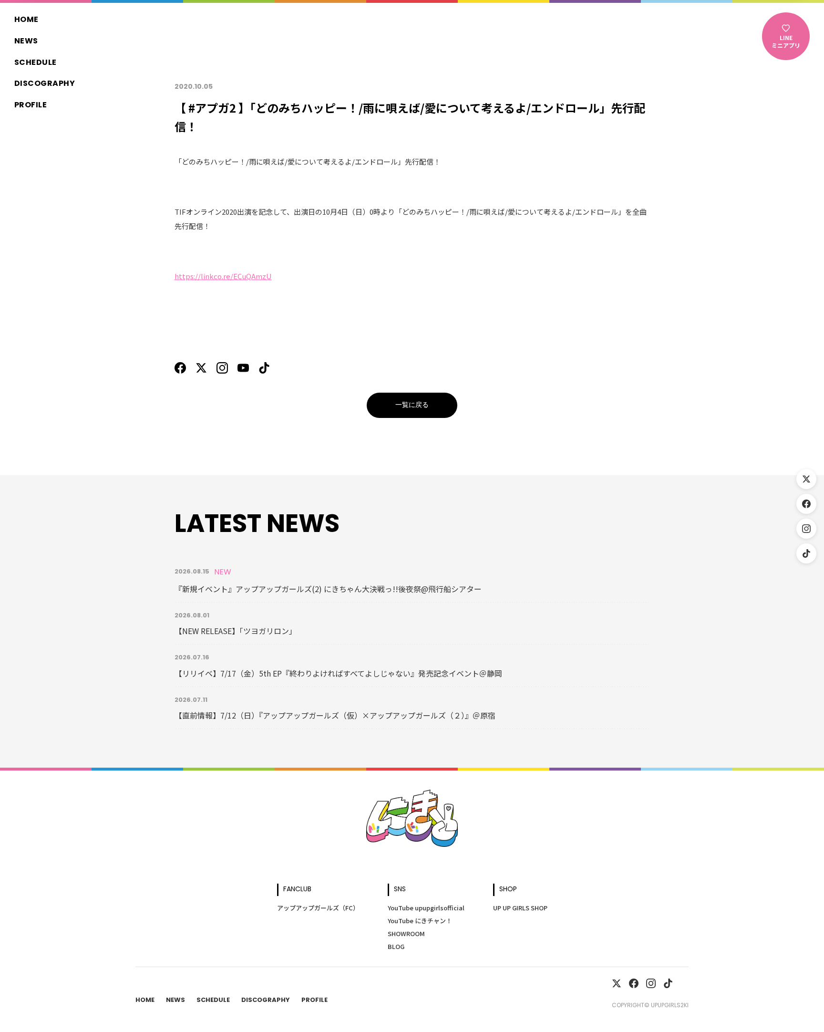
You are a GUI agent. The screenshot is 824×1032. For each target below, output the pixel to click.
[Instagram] (806, 529)
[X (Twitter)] (806, 479)
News (26, 41)
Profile (30, 105)
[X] (201, 368)
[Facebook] (806, 504)
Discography (44, 84)
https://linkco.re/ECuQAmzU (223, 276)
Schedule (35, 63)
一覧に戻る (412, 405)
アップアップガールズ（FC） (318, 907)
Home (26, 20)
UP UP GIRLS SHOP (520, 907)
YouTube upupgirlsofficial (426, 907)
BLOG (396, 946)
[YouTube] (243, 368)
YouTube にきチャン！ (420, 920)
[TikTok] (806, 553)
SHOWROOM (406, 933)
